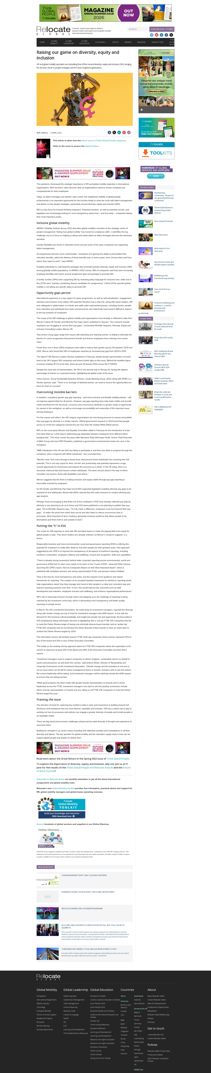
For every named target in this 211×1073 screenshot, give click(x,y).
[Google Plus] (151, 35)
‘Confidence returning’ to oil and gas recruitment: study (89, 949)
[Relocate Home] (53, 30)
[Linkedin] (161, 35)
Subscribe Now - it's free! (162, 29)
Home (42, 42)
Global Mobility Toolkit (63, 788)
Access (40, 824)
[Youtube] (156, 35)
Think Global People (172, 42)
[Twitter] (171, 35)
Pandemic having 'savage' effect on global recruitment (88, 892)
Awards (127, 42)
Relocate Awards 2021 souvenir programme (82, 908)
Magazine (141, 42)
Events (115, 42)
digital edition (92, 146)
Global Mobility (54, 42)
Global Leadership (69, 42)
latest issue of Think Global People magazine (104, 140)
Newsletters (157, 42)
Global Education (84, 42)
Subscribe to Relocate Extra (50, 779)
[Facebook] (166, 35)
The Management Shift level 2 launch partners (84, 875)
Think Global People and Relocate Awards (90, 767)
